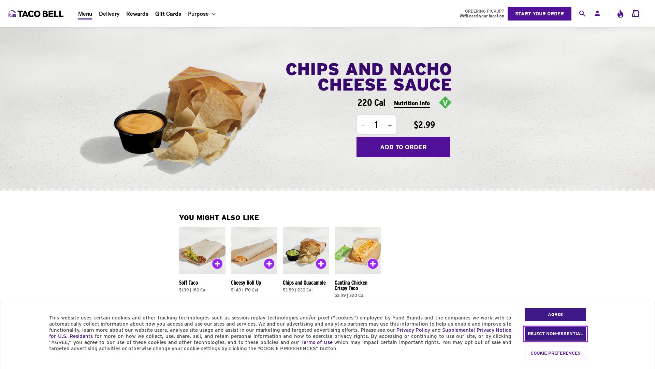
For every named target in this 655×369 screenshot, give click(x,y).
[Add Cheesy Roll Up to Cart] (269, 265)
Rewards (137, 13)
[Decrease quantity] (363, 125)
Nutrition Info (412, 103)
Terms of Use (317, 342)
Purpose (198, 13)
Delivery (109, 13)
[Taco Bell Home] (37, 13)
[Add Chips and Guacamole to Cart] (321, 265)
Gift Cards (168, 13)
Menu (85, 13)
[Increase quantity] (390, 125)
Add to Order (403, 147)
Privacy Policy (413, 330)
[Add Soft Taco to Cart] (217, 265)
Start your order (539, 13)
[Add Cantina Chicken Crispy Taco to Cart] (372, 265)
